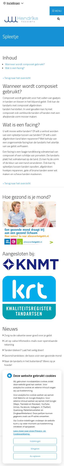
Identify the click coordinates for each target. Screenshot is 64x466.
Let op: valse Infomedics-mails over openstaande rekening (30, 342)
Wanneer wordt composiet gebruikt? (25, 64)
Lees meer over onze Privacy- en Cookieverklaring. (29, 432)
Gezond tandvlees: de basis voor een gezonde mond (33, 355)
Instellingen (35, 441)
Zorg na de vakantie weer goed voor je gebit (28, 335)
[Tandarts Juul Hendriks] (21, 19)
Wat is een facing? (15, 68)
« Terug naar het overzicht (17, 78)
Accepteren (35, 456)
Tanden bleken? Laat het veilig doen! (24, 350)
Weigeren (35, 448)
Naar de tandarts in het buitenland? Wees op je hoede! (29, 363)
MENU (58, 11)
